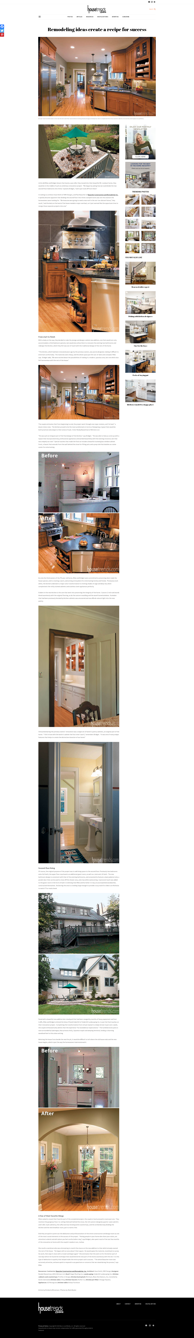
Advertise (115, 17)
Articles (79, 17)
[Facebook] (2, 27)
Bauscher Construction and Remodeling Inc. (103, 195)
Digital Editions (102, 17)
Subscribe (125, 17)
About (118, 1304)
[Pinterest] (2, 35)
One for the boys (140, 346)
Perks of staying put (140, 375)
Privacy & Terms (43, 1326)
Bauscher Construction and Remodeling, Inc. (71, 1271)
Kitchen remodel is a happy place (140, 405)
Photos (70, 17)
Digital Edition (151, 1304)
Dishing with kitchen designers (140, 316)
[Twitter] (2, 31)
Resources (89, 17)
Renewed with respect (140, 287)
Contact (128, 1304)
